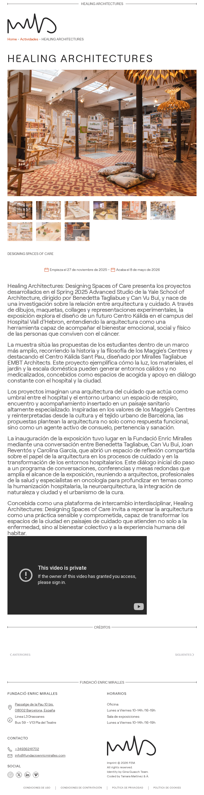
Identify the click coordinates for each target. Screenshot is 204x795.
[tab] (19, 210)
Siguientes (183, 654)
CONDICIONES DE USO (37, 788)
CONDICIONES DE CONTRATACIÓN (81, 788)
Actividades (29, 39)
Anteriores (21, 654)
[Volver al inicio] (33, 21)
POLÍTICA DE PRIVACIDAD (127, 788)
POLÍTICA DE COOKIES (167, 788)
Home (12, 39)
